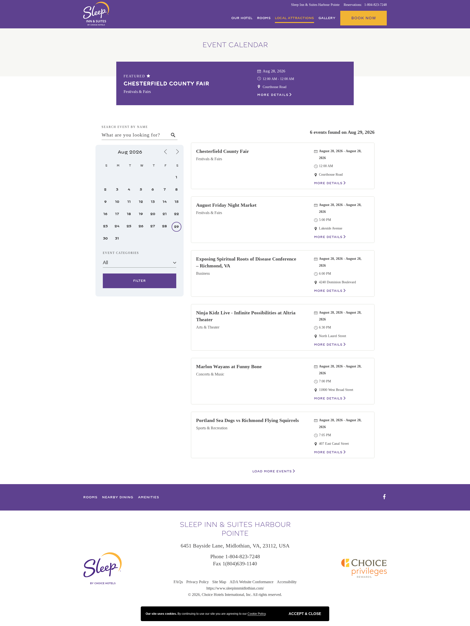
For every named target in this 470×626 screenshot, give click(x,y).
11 (129, 201)
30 (105, 238)
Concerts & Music (210, 374)
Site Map (219, 582)
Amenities (148, 497)
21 (165, 214)
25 (129, 226)
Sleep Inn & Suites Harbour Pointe (315, 5)
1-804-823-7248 (375, 5)
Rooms (264, 18)
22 (176, 214)
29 (176, 226)
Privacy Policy (197, 582)
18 (129, 214)
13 (153, 201)
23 (105, 226)
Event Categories (121, 253)
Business (203, 273)
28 (164, 226)
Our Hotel (242, 18)
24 (117, 226)
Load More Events (272, 471)
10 (117, 201)
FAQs (178, 582)
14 (165, 201)
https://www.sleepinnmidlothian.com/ (235, 588)
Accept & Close (305, 614)
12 (141, 201)
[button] (363, 18)
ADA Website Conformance (251, 582)
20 (152, 214)
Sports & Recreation (211, 428)
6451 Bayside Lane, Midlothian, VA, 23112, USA (235, 546)
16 (105, 214)
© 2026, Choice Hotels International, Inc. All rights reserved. (235, 594)
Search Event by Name (125, 127)
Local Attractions (294, 18)
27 (152, 226)
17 (117, 214)
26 (141, 226)
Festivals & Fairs (209, 159)
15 (176, 201)
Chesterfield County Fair (166, 83)
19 (141, 214)
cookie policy (256, 613)
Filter (139, 281)
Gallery (327, 18)
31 (117, 238)
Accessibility (287, 582)
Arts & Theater (207, 327)
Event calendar (235, 45)
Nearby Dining (117, 497)
